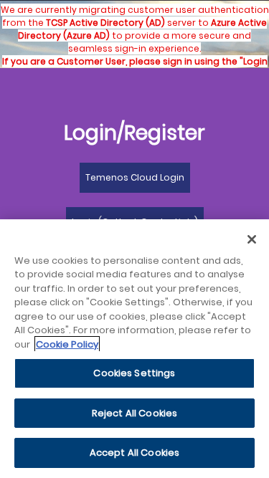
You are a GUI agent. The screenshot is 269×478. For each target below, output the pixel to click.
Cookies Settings (134, 373)
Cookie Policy (67, 344)
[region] (134, 348)
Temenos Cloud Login (134, 177)
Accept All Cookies (134, 452)
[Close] (252, 239)
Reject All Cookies (134, 413)
